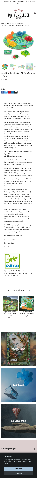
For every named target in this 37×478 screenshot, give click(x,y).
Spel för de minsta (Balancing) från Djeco (26, 319)
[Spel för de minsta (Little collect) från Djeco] (10, 310)
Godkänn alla (18, 468)
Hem (2, 30)
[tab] (5, 105)
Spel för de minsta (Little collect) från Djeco (10, 320)
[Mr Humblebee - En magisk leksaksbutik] (20, 17)
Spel (8, 30)
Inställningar (18, 473)
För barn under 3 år (17, 30)
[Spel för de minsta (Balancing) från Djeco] (26, 310)
